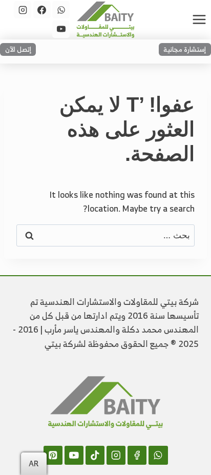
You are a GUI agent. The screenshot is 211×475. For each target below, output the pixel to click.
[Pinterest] (53, 455)
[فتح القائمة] (199, 19)
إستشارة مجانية (184, 49)
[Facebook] (42, 9)
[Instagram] (22, 9)
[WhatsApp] (61, 9)
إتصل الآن (18, 49)
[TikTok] (95, 455)
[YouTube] (61, 29)
